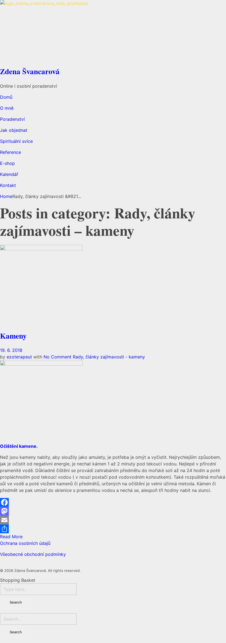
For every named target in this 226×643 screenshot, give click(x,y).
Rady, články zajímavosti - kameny (109, 357)
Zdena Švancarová (30, 71)
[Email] (113, 520)
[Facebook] (113, 502)
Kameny (13, 335)
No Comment (57, 357)
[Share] (113, 528)
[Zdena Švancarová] (113, 31)
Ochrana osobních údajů (25, 543)
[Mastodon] (113, 511)
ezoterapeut (20, 357)
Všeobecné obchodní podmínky (33, 554)
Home (6, 196)
